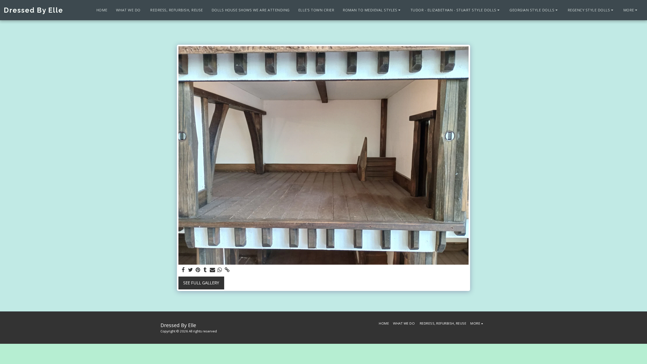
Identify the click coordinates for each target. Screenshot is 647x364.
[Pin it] (197, 270)
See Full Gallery (201, 283)
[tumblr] (205, 270)
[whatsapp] (219, 270)
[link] (227, 270)
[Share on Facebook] (183, 270)
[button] (372, 10)
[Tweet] (190, 270)
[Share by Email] (212, 270)
